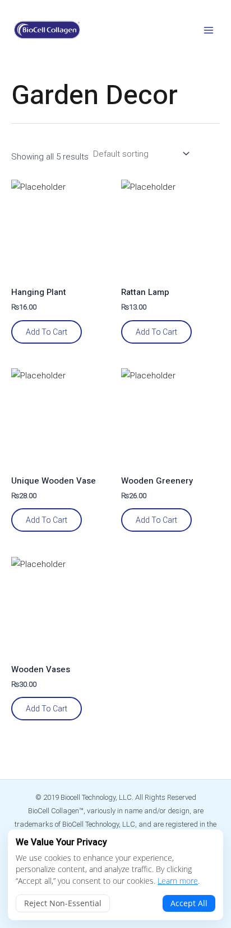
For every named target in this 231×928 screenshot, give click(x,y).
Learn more (178, 880)
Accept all (188, 903)
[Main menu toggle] (208, 29)
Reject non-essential (62, 903)
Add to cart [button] (46, 331)
